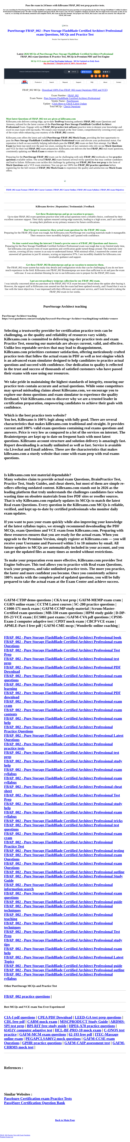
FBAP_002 (73, 95)
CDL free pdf (14, 1022)
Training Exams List (6, 1137)
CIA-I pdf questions (19, 1017)
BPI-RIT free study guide (46, 1026)
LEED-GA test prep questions (98, 1017)
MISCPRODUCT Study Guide (84, 1022)
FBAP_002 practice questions (27, 996)
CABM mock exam (42, 1022)
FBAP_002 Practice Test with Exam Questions (15, 1135)
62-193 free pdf (80, 1034)
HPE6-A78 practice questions (92, 1026)
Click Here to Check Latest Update (69, 103)
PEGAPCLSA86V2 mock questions (53, 1039)
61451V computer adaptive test (28, 1030)
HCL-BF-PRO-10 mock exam (78, 1030)
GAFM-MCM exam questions (42, 1034)
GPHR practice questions (42, 1043)
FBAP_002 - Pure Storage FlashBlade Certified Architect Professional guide (63, 902)
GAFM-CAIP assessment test (87, 1043)
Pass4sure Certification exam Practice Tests (38, 1099)
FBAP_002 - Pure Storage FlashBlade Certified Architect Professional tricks (63, 821)
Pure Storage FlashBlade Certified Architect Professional (72, 98)
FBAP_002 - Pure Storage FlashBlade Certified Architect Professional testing (64, 851)
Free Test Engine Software (61, 61)
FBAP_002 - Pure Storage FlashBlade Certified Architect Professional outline (64, 872)
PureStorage (73, 101)
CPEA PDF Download (55, 1017)
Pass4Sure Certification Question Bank (34, 1103)
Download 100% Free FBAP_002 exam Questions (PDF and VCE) (75, 90)
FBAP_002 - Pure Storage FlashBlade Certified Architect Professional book (62, 637)
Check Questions (72, 106)
